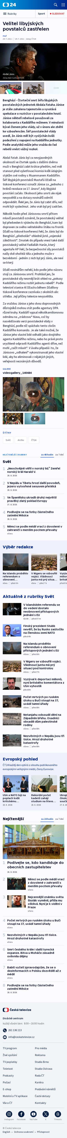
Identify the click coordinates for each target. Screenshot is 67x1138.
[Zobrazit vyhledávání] (55, 4)
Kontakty (40, 1103)
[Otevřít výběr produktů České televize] (63, 4)
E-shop (7, 1089)
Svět (8, 440)
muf (5, 36)
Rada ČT (39, 1075)
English (6, 1131)
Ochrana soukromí (23, 1131)
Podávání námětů (45, 1089)
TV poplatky (10, 1062)
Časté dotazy (42, 1096)
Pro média (41, 1048)
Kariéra (39, 1082)
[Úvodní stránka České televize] (17, 1009)
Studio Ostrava (43, 1068)
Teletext (8, 1068)
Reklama (40, 1055)
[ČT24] (9, 5)
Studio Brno (42, 1062)
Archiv (21, 440)
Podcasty (8, 1075)
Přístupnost (43, 1131)
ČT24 (33, 440)
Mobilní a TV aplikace (15, 1096)
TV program (10, 1048)
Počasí (6, 1082)
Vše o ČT (8, 1103)
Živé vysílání (10, 1055)
